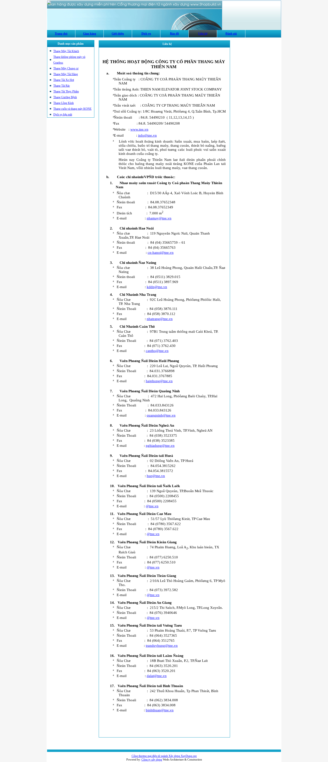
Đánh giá (231, 33)
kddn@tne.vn (157, 287)
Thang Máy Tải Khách (66, 51)
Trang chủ (61, 33)
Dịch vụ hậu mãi (62, 114)
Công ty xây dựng (151, 759)
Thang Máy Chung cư (66, 68)
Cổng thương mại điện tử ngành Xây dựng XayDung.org (164, 756)
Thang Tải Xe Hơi (63, 80)
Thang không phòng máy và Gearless (69, 59)
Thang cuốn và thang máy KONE (72, 108)
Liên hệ (202, 33)
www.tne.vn (139, 129)
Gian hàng (89, 33)
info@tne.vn (147, 135)
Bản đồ (174, 33)
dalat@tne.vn (157, 676)
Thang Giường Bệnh (65, 97)
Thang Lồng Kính (63, 103)
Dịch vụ (146, 33)
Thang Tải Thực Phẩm (66, 91)
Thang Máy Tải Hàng (65, 74)
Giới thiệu (118, 33)
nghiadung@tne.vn (160, 446)
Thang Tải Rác (61, 85)
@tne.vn (152, 506)
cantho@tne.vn (157, 351)
